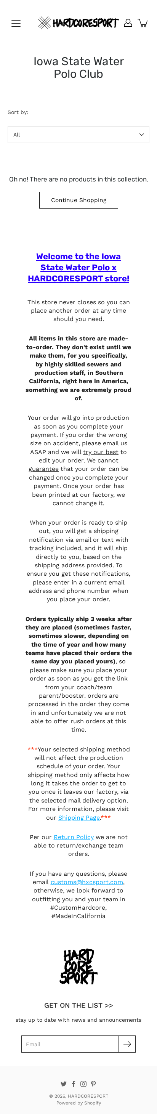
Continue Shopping (78, 200)
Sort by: (18, 112)
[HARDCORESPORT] (78, 23)
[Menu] (16, 23)
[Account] (128, 23)
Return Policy (74, 837)
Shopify (92, 1103)
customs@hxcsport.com (87, 882)
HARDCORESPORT (88, 1096)
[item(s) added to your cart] (143, 23)
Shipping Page (79, 817)
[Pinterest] (93, 1084)
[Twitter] (64, 1084)
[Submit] (127, 1044)
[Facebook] (73, 1084)
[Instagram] (83, 1084)
